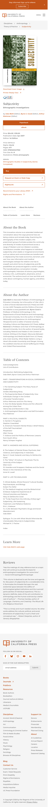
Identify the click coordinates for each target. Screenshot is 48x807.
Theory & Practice (11, 27)
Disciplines (8, 23)
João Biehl (9, 114)
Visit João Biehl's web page (14, 547)
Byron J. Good (26, 114)
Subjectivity (26, 27)
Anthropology (22, 23)
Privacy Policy (32, 802)
